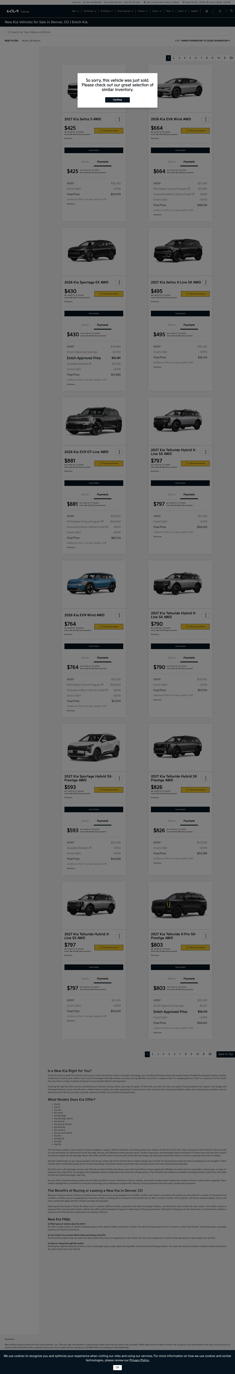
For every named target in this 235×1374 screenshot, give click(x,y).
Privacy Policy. (139, 1360)
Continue (117, 100)
